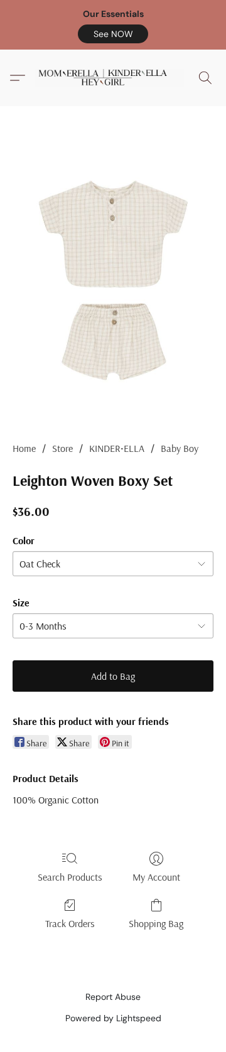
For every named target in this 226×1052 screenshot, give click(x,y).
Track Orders (70, 923)
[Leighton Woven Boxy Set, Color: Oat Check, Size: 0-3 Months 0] (113, 289)
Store (62, 448)
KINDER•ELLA (116, 448)
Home (24, 448)
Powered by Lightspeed (113, 1018)
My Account (156, 877)
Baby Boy (179, 448)
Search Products (70, 877)
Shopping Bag (156, 923)
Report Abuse (113, 996)
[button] (113, 33)
